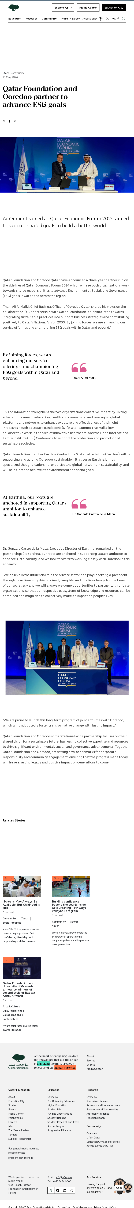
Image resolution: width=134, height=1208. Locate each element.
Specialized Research (98, 1101)
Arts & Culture (12, 1006)
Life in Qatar (93, 1137)
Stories (91, 1060)
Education (14, 18)
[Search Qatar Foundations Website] (124, 18)
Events (91, 1064)
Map (10, 1126)
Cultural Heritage (13, 1010)
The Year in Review (18, 1130)
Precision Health (96, 1117)
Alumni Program (56, 1126)
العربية (115, 18)
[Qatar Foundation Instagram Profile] (71, 1190)
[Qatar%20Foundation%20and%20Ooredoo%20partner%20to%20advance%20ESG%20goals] (4, 121)
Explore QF (62, 7)
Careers (12, 1121)
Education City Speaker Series (103, 1141)
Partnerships (15, 1117)
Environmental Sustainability (102, 1109)
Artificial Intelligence (98, 1113)
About (90, 1056)
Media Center (88, 7)
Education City (114, 7)
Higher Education (56, 1105)
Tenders (12, 1134)
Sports (74, 921)
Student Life (54, 1109)
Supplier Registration (20, 1138)
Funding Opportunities (59, 1113)
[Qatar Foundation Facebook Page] (57, 1190)
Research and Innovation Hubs (103, 1105)
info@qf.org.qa (64, 1177)
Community (49, 18)
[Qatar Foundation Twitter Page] (50, 1190)
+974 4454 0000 (62, 1181)
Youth (24, 918)
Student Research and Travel (63, 1121)
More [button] (64, 18)
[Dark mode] (107, 18)
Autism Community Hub (100, 1145)
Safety (76, 18)
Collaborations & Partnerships (13, 1016)
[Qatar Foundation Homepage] (15, 7)
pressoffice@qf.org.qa (20, 1157)
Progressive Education (59, 1130)
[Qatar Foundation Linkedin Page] (64, 1190)
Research (31, 18)
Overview (52, 1096)
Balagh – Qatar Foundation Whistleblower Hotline (23, 1188)
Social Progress (12, 922)
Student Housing (56, 1117)
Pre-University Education (61, 1101)
